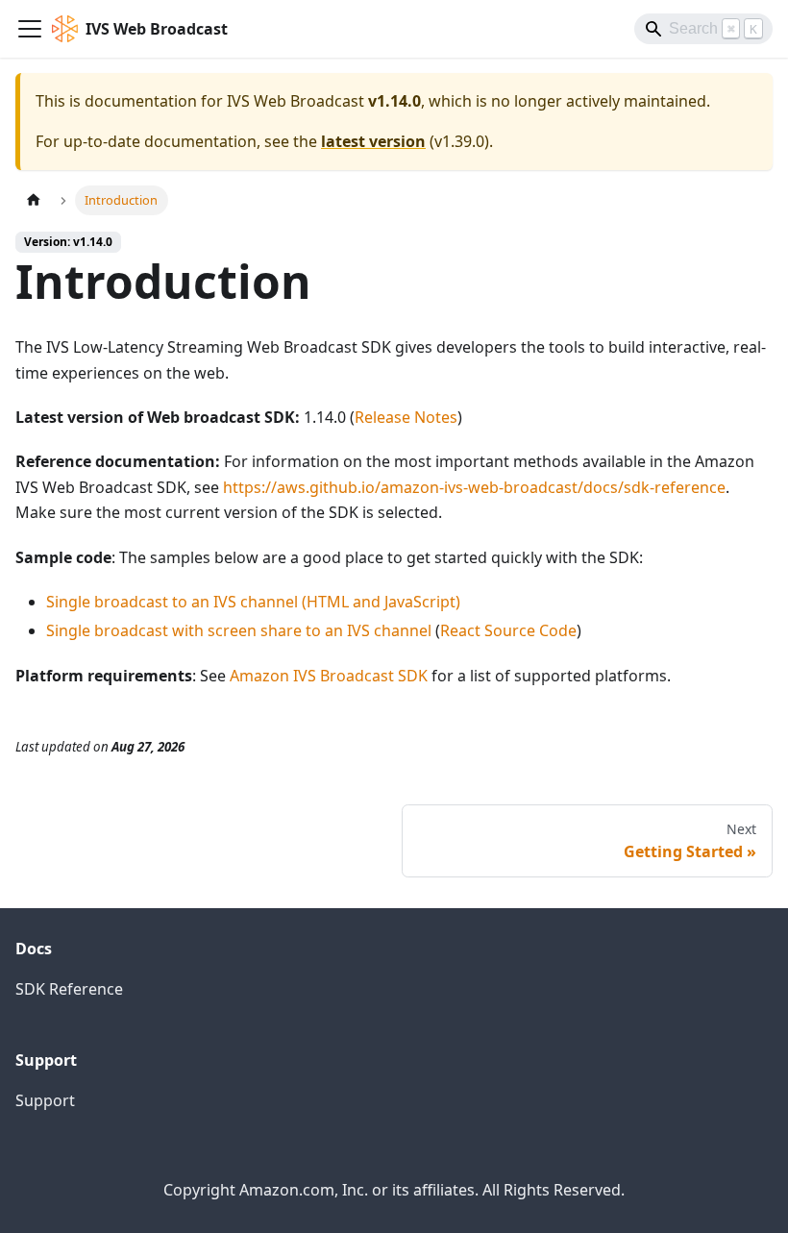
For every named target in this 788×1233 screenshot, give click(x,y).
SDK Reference (69, 988)
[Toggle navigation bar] (29, 28)
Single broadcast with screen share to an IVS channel (238, 630)
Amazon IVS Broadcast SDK (329, 675)
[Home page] (33, 200)
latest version (373, 141)
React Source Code (508, 630)
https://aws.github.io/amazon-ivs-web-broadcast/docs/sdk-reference (474, 487)
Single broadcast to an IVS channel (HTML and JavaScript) (253, 601)
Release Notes (406, 417)
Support (45, 1100)
